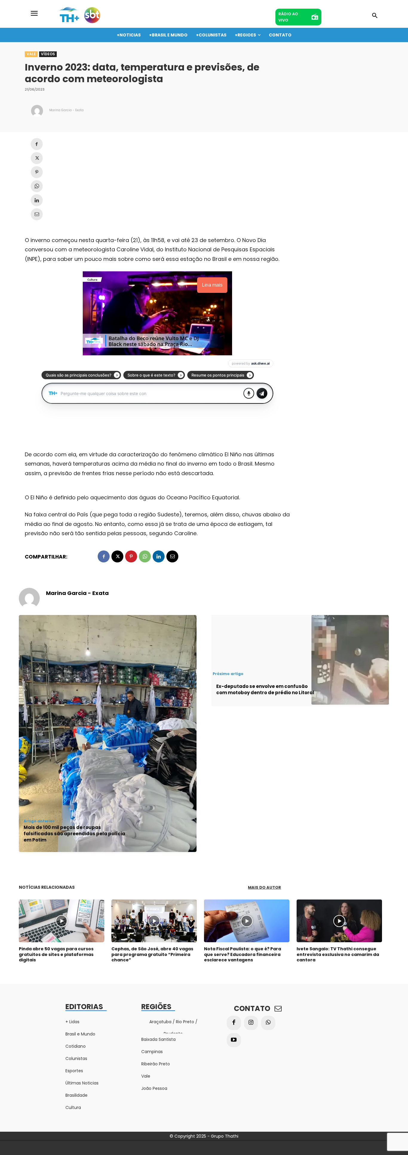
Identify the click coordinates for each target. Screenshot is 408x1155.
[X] (37, 158)
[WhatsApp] (37, 186)
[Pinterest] (37, 172)
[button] (375, 16)
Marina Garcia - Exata (66, 110)
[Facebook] (37, 144)
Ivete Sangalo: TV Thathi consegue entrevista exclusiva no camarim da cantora (338, 954)
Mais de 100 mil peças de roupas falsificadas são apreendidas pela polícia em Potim (74, 833)
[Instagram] (251, 1023)
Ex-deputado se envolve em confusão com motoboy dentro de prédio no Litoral (265, 689)
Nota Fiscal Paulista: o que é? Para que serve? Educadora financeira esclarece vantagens (242, 954)
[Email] (37, 214)
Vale (31, 53)
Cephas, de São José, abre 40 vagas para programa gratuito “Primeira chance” (152, 954)
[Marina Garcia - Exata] (37, 111)
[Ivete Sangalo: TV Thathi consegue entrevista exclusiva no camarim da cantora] (339, 920)
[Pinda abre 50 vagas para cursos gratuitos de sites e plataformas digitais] (61, 920)
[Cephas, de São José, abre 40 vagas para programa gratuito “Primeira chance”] (154, 920)
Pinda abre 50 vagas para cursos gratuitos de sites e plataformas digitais (56, 954)
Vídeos (48, 53)
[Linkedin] (37, 200)
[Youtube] (234, 1040)
